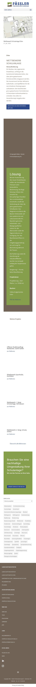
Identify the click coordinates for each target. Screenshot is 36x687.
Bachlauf (25, 512)
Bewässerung (15, 518)
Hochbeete (15, 527)
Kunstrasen (7, 529)
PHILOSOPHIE (5, 618)
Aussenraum (16, 509)
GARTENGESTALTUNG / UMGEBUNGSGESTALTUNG (14, 578)
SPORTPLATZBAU (6, 598)
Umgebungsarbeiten (9, 550)
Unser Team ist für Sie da (16, 486)
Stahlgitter (18, 547)
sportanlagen (24, 541)
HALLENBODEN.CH (6, 635)
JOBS (3, 625)
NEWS (3, 656)
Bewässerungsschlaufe (9, 521)
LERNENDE (4, 621)
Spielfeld (17, 541)
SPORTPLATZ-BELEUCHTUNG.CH (9, 639)
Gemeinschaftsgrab (16, 524)
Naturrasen (24, 532)
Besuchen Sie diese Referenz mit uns (17, 107)
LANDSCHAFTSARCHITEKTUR (8, 572)
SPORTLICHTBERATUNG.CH (8, 642)
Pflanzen (22, 535)
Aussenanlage (7, 509)
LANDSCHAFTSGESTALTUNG (8, 575)
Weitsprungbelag (8, 553)
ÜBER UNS (4, 612)
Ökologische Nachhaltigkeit (10, 556)
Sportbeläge (7, 544)
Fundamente (7, 524)
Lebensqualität (25, 529)
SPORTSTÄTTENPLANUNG (8, 594)
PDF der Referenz (15, 300)
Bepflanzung (7, 518)
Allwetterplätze (7, 506)
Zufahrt (16, 553)
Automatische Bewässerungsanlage (12, 512)
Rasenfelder (7, 538)
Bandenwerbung (25, 515)
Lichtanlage (17, 532)
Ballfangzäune (16, 515)
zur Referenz (11, 351)
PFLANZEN (4, 585)
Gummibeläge (7, 527)
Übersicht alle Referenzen (18, 444)
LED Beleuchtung (8, 532)
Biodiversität (20, 521)
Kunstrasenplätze (16, 529)
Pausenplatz (15, 535)
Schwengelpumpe (8, 541)
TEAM (3, 615)
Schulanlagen (27, 538)
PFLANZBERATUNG (6, 581)
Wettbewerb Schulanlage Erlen (13, 41)
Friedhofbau (28, 521)
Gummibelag (27, 524)
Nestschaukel (7, 535)
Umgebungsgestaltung (21, 550)
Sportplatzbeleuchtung (26, 544)
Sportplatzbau (15, 544)
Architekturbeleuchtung (18, 506)
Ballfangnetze (7, 515)
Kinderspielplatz (24, 527)
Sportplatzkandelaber (9, 547)
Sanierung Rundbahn (17, 538)
